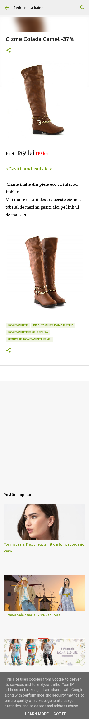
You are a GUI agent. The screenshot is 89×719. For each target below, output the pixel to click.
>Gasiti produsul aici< (29, 169)
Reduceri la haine (28, 7)
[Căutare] (82, 7)
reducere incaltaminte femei (29, 339)
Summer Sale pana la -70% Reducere (32, 615)
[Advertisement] (44, 433)
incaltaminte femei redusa (28, 332)
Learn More (37, 714)
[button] (8, 50)
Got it (59, 714)
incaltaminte (18, 325)
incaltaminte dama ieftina (53, 325)
